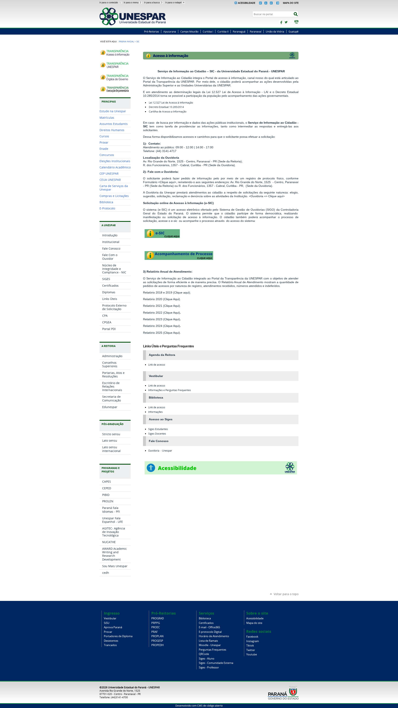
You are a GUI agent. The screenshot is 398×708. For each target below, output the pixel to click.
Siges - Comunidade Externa (216, 663)
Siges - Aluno (206, 658)
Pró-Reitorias (151, 31)
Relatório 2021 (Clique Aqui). (162, 305)
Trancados (110, 645)
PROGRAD (157, 618)
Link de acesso (156, 364)
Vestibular (110, 618)
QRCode (204, 654)
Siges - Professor (209, 667)
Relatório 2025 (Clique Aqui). (162, 332)
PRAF (154, 632)
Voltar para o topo (286, 594)
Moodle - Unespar (210, 645)
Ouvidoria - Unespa (159, 450)
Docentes (157, 433)
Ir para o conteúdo (110, 2)
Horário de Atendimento (214, 636)
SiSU (106, 623)
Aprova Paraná (113, 627)
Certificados (206, 623)
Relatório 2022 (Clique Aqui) (161, 312)
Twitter (286, 22)
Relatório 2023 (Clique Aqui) (161, 319)
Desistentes (111, 641)
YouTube (296, 22)
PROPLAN (157, 636)
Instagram (291, 22)
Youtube (251, 654)
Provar (108, 632)
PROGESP (157, 641)
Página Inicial (126, 41)
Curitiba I (208, 31)
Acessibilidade (246, 2)
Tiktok (250, 645)
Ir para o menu (132, 2)
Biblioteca (205, 618)
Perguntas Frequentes (212, 649)
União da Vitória (275, 31)
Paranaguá (239, 31)
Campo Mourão (189, 31)
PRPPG (155, 623)
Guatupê (293, 31)
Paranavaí (255, 31)
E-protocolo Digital (210, 632)
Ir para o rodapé (174, 2)
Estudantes (158, 429)
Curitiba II (222, 31)
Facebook (281, 22)
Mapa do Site (290, 2)
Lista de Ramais (208, 641)
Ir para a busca (153, 2)
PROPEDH (157, 645)
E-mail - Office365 (209, 627)
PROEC (155, 627)
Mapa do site (254, 623)
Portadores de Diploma (118, 636)
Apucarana (169, 31)
